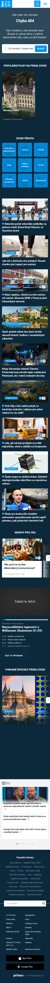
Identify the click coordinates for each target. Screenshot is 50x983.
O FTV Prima (10, 915)
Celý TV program (14, 655)
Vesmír (41, 165)
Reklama (9, 923)
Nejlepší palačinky (17, 894)
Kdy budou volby (32, 871)
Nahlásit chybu (11, 949)
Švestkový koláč (34, 894)
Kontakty (28, 928)
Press (27, 919)
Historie (25, 150)
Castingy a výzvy (31, 923)
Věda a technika (25, 165)
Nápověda (29, 938)
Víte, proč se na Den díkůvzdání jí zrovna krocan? (19, 566)
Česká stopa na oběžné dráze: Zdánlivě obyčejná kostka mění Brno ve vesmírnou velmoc (24, 480)
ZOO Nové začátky (17, 874)
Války (9, 165)
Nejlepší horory (12, 867)
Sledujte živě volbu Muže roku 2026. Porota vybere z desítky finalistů (24, 830)
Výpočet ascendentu (15, 890)
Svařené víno (13, 882)
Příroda (41, 150)
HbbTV (8, 928)
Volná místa (10, 919)
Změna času (39, 867)
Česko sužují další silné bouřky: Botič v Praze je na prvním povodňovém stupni (24, 817)
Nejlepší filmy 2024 (31, 863)
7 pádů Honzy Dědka (19, 878)
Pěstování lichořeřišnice (30, 886)
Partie (12, 871)
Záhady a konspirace (9, 180)
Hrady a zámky (10, 716)
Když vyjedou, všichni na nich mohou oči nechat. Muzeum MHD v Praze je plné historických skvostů (24, 298)
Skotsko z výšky (11, 110)
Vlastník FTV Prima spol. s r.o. (13, 944)
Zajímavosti (41, 180)
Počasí (20, 871)
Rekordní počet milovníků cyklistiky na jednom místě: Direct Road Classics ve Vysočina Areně (24, 227)
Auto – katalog (34, 874)
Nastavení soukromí (32, 949)
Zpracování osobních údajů (33, 933)
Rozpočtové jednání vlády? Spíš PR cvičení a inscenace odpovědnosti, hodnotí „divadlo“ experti (24, 804)
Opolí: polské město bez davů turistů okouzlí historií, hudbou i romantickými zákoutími (23, 335)
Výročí (25, 180)
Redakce (28, 942)
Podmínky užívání (12, 932)
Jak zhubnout (15, 863)
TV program (26, 867)
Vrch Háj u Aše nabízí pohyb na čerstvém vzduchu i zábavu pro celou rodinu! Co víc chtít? (22, 409)
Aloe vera (13, 886)
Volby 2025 (35, 878)
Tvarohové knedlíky (35, 890)
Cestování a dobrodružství (9, 149)
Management (30, 915)
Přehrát (9, 107)
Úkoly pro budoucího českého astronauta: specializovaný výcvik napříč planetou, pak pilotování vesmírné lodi (24, 517)
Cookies (9, 938)
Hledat (41, 48)
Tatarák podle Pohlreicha (32, 882)
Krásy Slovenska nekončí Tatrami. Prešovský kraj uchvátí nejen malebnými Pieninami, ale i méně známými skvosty (24, 372)
